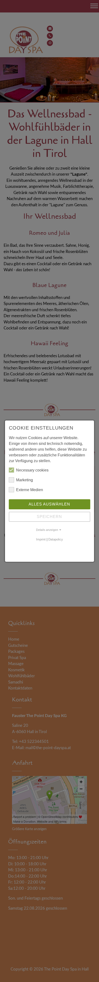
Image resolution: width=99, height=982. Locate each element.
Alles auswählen (49, 504)
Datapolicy (55, 539)
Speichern (49, 517)
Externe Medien (29, 490)
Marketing (24, 480)
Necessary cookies (32, 470)
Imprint (41, 539)
